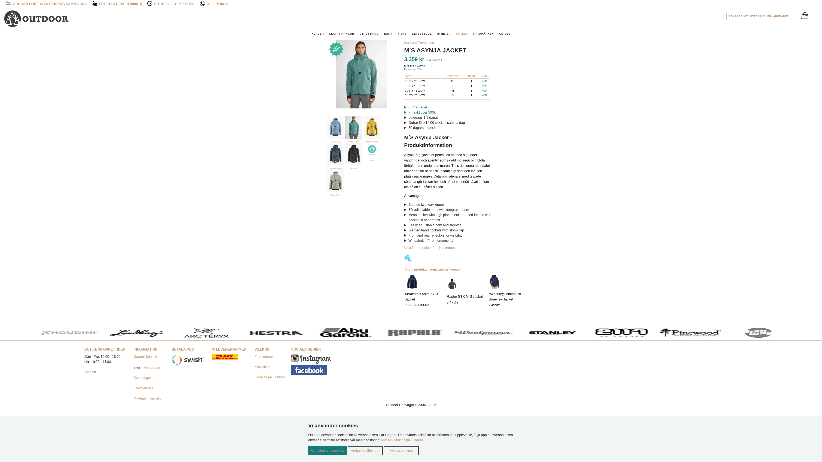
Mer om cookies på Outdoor (402, 440)
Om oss (505, 33)
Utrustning (369, 33)
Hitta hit (90, 372)
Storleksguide (144, 378)
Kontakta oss (143, 388)
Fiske (402, 33)
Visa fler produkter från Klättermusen (431, 248)
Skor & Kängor (341, 33)
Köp (484, 81)
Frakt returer (264, 356)
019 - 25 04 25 (218, 4)
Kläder (318, 33)
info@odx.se (151, 367)
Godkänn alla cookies (327, 450)
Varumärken (483, 33)
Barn (388, 33)
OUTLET (462, 33)
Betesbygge (422, 33)
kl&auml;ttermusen (419, 43)
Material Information (149, 398)
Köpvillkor (262, 367)
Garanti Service (145, 356)
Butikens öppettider (174, 4)
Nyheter (444, 33)
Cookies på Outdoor (270, 377)
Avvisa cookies (401, 450)
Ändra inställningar (365, 450)
